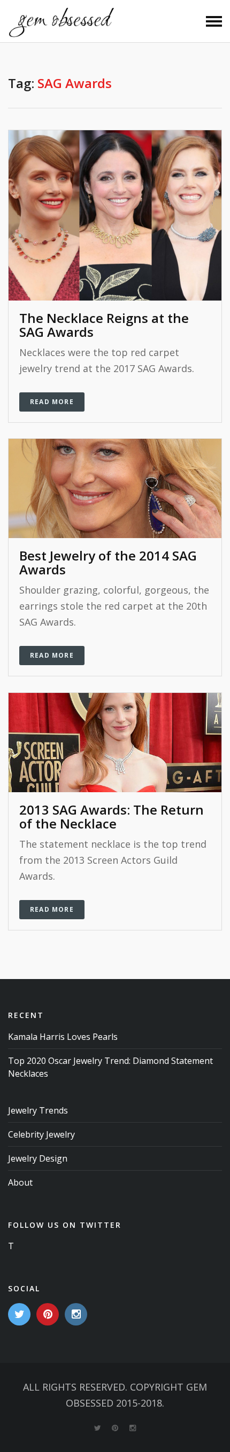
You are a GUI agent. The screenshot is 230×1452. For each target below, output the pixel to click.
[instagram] (76, 1314)
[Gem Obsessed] (61, 21)
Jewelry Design (37, 1158)
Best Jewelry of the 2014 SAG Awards (108, 562)
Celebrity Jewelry (41, 1134)
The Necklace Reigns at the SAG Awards (104, 325)
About (20, 1182)
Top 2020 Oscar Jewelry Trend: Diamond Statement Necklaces (110, 1067)
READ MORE (52, 401)
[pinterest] (47, 1314)
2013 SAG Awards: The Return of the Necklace (111, 816)
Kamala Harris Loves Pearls (63, 1037)
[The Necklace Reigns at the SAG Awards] (115, 214)
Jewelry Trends (38, 1110)
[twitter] (19, 1314)
